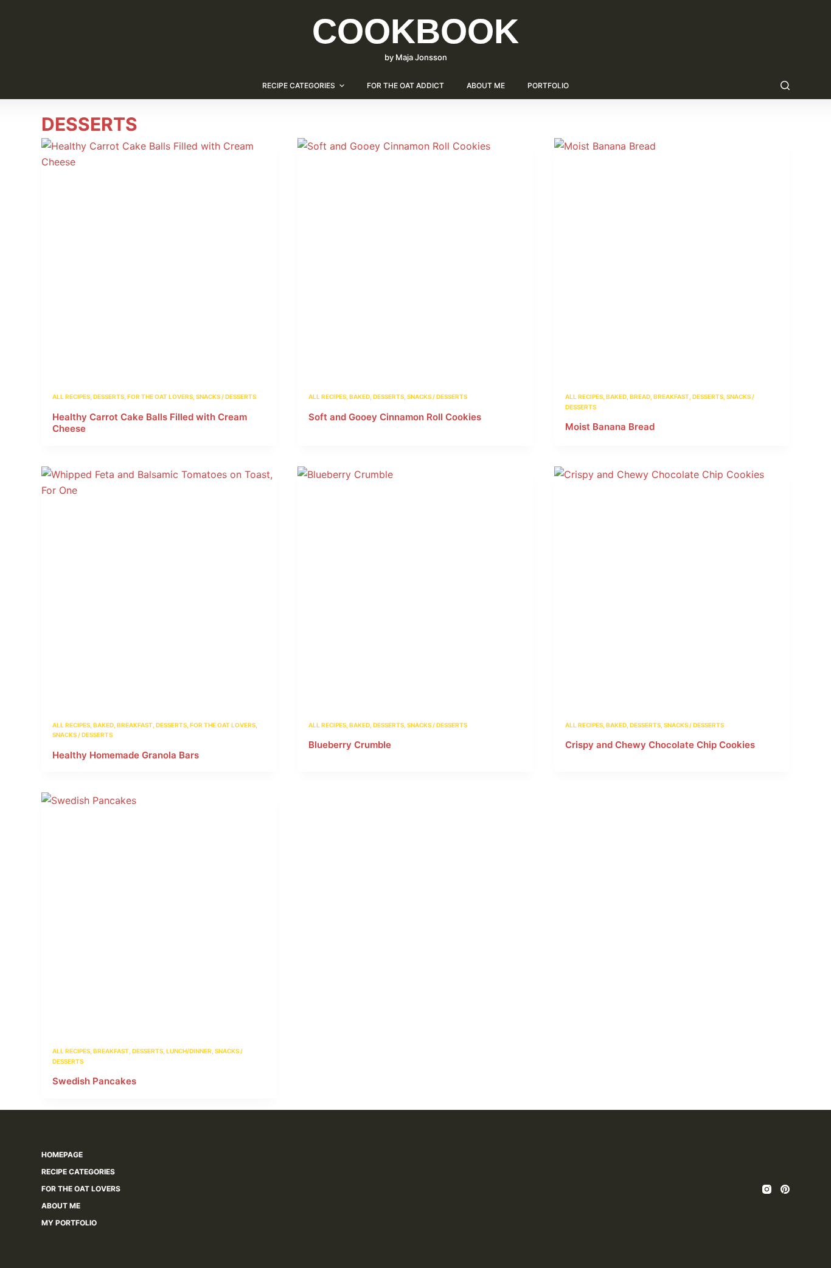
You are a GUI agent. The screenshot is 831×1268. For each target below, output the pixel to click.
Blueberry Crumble (349, 744)
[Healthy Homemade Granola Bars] (159, 584)
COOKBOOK (415, 31)
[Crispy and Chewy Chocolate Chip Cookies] (672, 584)
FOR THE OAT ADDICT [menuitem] (405, 85)
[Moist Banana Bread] (672, 255)
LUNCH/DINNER (189, 1051)
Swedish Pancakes (94, 1081)
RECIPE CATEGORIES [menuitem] (298, 85)
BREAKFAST (671, 396)
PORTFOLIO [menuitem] (548, 85)
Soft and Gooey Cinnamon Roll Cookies (394, 417)
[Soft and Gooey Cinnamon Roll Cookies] (415, 255)
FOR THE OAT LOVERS (160, 396)
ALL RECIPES (71, 396)
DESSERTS (108, 396)
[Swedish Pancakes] (159, 910)
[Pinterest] (785, 1189)
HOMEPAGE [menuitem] (62, 1154)
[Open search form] (785, 85)
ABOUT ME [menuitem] (486, 85)
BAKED (359, 396)
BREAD (640, 396)
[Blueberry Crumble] (415, 584)
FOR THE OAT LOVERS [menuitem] (80, 1188)
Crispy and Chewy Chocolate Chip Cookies (660, 744)
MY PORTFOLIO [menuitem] (69, 1222)
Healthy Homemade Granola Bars (125, 755)
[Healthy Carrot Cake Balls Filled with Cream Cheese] (159, 255)
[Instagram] (766, 1189)
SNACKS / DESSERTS (226, 396)
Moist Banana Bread (610, 426)
